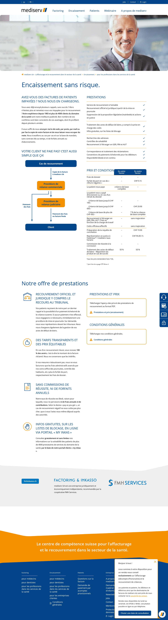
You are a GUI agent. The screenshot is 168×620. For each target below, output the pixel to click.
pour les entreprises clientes (59, 597)
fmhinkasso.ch (30, 481)
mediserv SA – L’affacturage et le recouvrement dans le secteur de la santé (52, 74)
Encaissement (77, 10)
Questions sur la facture (85, 580)
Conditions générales (103, 339)
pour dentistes (29, 582)
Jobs (124, 2)
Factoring (58, 10)
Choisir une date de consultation (135, 613)
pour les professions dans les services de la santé (31, 589)
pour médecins (29, 578)
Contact (133, 2)
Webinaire (110, 10)
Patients (94, 10)
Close (155, 562)
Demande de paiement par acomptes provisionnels (84, 589)
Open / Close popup (162, 614)
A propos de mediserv (133, 10)
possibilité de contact (139, 596)
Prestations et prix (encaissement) (108, 312)
